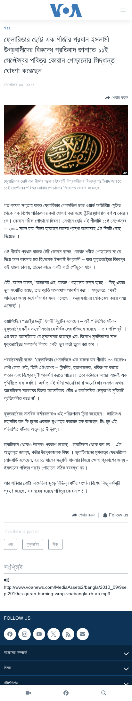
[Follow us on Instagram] (24, 634)
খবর (7, 28)
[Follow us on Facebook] (10, 634)
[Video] (28, 693)
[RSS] (68, 634)
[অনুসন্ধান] (103, 693)
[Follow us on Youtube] (39, 634)
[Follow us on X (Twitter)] (53, 634)
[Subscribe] (83, 634)
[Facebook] (66, 693)
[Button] (116, 98)
